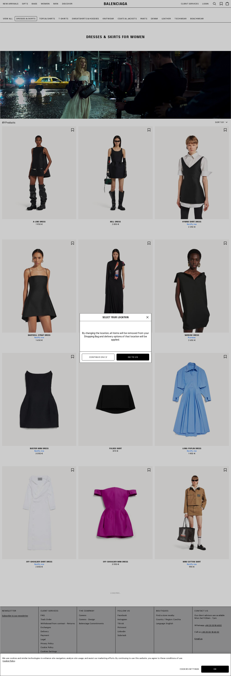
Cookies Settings (189, 669)
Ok (215, 669)
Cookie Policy (9, 661)
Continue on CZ (98, 357)
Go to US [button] (133, 357)
